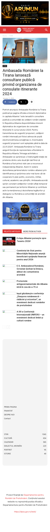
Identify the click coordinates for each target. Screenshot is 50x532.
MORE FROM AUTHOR (32, 231)
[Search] (46, 29)
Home (5, 36)
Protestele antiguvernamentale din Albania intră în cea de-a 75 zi (32, 284)
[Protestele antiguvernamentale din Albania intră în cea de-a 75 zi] (9, 284)
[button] (4, 29)
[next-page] (8, 327)
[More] (31, 102)
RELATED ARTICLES (12, 231)
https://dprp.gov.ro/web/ (25, 511)
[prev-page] (4, 327)
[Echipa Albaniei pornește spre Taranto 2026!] (9, 241)
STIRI (11, 36)
